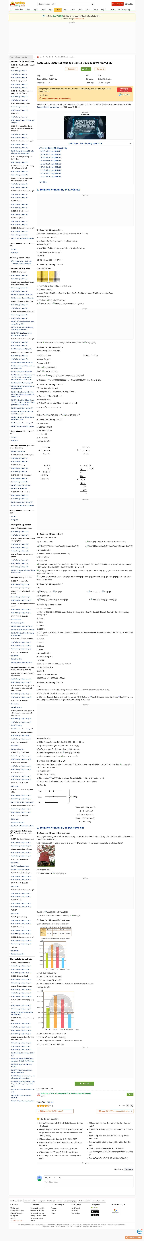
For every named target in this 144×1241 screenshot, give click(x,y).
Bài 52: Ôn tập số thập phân (21, 528)
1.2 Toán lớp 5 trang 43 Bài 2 (50, 154)
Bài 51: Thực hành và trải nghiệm (22, 505)
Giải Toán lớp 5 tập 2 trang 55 (21, 856)
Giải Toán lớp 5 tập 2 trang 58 (21, 876)
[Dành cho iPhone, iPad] (95, 1212)
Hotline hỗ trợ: (73, 19)
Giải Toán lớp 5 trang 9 (19, 77)
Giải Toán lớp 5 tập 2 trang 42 (21, 779)
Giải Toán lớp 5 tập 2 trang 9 (20, 597)
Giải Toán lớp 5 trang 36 (19, 204)
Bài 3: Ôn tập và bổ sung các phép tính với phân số (21, 92)
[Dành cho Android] (95, 1216)
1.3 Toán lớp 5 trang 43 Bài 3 (50, 157)
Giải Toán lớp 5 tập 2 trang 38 (21, 759)
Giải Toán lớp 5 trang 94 (19, 468)
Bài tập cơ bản (16, 619)
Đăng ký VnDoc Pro (17, 1213)
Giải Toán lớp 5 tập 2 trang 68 (21, 940)
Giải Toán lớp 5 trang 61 (19, 318)
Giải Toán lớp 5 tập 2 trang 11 (21, 609)
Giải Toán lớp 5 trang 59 (19, 308)
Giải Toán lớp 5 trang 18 (19, 117)
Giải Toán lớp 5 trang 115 (19, 567)
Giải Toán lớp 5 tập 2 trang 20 (21, 649)
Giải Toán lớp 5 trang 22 (19, 144)
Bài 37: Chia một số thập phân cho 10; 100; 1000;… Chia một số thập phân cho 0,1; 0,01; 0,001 (22, 402)
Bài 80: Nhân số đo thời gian (20, 869)
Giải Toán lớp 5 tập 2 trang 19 (21, 645)
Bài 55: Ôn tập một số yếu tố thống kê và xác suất (23, 571)
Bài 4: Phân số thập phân (20, 103)
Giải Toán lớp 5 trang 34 (19, 194)
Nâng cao (14, 252)
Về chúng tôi (14, 1208)
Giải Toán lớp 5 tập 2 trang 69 (21, 944)
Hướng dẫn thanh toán (38, 1215)
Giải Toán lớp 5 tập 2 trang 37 (21, 756)
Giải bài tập (74, 1210)
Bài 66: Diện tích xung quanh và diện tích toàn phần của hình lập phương (22, 713)
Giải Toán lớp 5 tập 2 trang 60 (21, 893)
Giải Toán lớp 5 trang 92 (19, 458)
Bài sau (99, 69)
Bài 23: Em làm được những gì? (22, 311)
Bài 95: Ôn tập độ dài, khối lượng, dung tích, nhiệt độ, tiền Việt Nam (22, 1060)
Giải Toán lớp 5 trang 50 (19, 275)
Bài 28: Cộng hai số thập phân (21, 349)
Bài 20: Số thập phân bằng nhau (22, 294)
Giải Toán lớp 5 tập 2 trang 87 (21, 1046)
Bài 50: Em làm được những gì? (22, 502)
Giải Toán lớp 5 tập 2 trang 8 (20, 588)
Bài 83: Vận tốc (16, 900)
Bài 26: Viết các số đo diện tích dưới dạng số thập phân (21, 334)
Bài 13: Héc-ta (16, 201)
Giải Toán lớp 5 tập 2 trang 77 (21, 993)
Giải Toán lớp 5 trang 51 (19, 279)
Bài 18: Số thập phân (18, 272)
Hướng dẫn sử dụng (17, 1210)
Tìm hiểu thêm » (44, 95)
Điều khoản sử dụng (37, 1210)
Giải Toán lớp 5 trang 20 (19, 134)
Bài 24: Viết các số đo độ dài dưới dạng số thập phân (22, 323)
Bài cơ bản (15, 655)
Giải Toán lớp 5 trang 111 (19, 547)
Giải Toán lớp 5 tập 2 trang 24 (21, 679)
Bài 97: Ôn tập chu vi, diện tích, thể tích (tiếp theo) (21, 1071)
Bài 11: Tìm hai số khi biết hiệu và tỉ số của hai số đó (22, 179)
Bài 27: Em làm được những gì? (22, 339)
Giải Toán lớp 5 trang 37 (19, 207)
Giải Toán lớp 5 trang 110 (19, 544)
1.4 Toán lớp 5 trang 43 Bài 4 (50, 161)
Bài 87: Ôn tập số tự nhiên (20, 962)
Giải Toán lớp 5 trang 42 (19, 224)
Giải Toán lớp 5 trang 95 (19, 471)
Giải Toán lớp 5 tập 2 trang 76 (21, 989)
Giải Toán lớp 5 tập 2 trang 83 (21, 1027)
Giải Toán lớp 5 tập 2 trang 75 (21, 983)
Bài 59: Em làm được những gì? (22, 626)
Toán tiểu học (75, 1213)
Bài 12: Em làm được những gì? (22, 191)
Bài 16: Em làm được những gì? (22, 228)
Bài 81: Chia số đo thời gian (21, 873)
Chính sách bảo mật (37, 1213)
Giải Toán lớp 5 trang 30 (19, 175)
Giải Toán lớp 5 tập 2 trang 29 (21, 718)
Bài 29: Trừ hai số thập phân (21, 352)
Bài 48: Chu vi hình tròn (19, 488)
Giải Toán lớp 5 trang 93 (19, 461)
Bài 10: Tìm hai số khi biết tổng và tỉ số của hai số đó (22, 167)
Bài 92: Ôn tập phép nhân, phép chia (22, 1019)
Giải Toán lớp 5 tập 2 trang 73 (21, 972)
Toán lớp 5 (49, 57)
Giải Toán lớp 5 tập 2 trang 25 (21, 682)
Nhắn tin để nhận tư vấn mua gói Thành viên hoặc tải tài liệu (73, 16)
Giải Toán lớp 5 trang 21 (19, 137)
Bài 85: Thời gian (17, 927)
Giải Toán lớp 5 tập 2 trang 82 (21, 1023)
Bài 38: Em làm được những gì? (22, 408)
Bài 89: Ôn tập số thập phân (21, 986)
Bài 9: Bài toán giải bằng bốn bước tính (21, 158)
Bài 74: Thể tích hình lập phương (22, 802)
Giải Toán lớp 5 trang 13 (19, 100)
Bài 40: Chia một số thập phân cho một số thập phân (22, 418)
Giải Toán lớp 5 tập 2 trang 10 (21, 600)
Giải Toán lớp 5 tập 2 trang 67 (21, 934)
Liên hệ (12, 1218)
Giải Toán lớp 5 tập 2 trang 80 (21, 1009)
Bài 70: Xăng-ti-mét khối (20, 752)
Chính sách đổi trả (37, 1218)
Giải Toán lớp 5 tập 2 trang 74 (21, 979)
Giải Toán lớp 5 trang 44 (19, 235)
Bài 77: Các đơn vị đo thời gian (22, 839)
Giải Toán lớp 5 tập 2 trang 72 (21, 969)
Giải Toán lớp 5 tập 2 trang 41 (21, 776)
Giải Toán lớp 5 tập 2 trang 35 (21, 735)
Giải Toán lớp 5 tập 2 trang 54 (21, 852)
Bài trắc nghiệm (16, 659)
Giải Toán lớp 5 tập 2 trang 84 (21, 1030)
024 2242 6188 (108, 1224)
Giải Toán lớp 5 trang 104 (19, 499)
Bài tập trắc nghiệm (17, 623)
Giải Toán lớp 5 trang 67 (19, 345)
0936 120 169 (17, 1221)
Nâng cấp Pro (117, 4)
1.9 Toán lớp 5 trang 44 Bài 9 (50, 176)
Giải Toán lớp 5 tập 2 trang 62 (21, 903)
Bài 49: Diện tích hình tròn (20, 492)
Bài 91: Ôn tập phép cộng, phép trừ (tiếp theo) (22, 1013)
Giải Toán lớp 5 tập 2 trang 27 (21, 694)
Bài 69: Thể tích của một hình (22, 732)
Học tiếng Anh (75, 1208)
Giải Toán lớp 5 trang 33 (19, 187)
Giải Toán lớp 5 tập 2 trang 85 (21, 1034)
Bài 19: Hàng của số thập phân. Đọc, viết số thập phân (22, 283)
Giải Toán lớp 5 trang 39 (19, 214)
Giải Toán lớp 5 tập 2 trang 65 (21, 923)
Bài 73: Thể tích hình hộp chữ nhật (22, 791)
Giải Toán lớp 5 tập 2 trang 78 (21, 996)
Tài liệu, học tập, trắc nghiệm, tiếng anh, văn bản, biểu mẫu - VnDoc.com (23, 4)
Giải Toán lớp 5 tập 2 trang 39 (21, 766)
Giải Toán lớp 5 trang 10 (19, 84)
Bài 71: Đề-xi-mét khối (19, 762)
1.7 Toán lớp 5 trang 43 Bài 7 (50, 170)
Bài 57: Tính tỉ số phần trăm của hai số (22, 592)
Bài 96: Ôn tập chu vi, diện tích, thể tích (21, 1066)
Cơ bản (13, 249)
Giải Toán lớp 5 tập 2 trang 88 (21, 1049)
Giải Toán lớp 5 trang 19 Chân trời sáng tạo (22, 121)
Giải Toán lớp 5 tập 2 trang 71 (21, 966)
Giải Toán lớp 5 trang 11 (19, 87)
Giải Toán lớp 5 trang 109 (19, 535)
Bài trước (71, 69)
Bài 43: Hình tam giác (18, 451)
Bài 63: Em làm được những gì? (22, 662)
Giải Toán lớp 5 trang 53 (19, 291)
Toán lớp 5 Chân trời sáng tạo (64, 57)
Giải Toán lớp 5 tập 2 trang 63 (21, 906)
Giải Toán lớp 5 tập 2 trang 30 (21, 722)
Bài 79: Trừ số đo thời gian (20, 866)
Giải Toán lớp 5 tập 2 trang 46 (21, 809)
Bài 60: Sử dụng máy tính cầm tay (22, 629)
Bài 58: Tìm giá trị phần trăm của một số (23, 605)
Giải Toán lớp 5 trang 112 (19, 551)
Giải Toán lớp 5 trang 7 (19, 71)
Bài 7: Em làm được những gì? (22, 141)
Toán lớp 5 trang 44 (51, 827)
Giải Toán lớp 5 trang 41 (19, 221)
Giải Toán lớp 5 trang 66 (19, 342)
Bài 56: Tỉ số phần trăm (19, 581)
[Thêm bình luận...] (88, 1183)
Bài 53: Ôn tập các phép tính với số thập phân (23, 540)
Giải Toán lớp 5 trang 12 (19, 97)
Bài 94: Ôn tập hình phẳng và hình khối (22, 1054)
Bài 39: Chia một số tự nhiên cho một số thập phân (22, 413)
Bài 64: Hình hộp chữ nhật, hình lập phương (22, 674)
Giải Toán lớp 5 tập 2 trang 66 (21, 930)
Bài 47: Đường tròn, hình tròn (21, 485)
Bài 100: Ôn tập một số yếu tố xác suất (22, 1091)
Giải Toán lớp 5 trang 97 (19, 478)
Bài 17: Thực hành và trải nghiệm (115, 1111)
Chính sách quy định (37, 1208)
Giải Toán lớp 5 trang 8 (19, 74)
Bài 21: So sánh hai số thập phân (22, 298)
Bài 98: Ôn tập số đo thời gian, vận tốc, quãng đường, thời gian (23, 1077)
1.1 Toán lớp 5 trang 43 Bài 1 (50, 151)
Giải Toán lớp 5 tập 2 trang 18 (21, 642)
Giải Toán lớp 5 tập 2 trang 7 (20, 584)
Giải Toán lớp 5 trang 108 (19, 531)
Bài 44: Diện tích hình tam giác (22, 455)
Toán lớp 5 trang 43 (51, 189)
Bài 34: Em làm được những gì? (22, 383)
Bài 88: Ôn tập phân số (19, 976)
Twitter (53, 1213)
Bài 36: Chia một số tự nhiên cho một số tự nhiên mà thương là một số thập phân (22, 394)
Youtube (53, 1210)
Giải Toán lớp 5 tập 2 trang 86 (21, 1043)
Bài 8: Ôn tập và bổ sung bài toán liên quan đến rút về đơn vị (22, 152)
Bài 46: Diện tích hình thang (21, 475)
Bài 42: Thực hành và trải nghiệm (22, 426)
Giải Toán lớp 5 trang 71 (19, 359)
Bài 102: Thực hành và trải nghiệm (22, 1101)
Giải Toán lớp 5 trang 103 (19, 495)
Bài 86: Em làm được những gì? (22, 937)
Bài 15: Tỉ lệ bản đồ (51, 1111)
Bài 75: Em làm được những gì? (22, 805)
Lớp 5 (42, 57)
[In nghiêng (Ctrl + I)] (55, 1177)
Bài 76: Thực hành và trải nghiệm (22, 826)
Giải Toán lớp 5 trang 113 (19, 560)
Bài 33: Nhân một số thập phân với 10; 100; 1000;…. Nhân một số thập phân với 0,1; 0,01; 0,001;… (23, 377)
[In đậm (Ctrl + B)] (50, 1177)
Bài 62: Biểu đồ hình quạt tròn (22, 639)
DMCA (33, 1221)
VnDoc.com (38, 57)
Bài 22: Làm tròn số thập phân (22, 301)
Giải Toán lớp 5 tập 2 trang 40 (21, 769)
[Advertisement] (72, 38)
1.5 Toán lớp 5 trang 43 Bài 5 (50, 164)
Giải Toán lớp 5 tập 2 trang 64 (21, 920)
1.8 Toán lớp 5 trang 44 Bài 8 (50, 173)
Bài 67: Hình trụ (16, 725)
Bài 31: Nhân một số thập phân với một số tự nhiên (23, 367)
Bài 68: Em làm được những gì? (22, 729)
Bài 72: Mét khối (17, 773)
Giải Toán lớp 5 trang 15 (19, 107)
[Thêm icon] (46, 1177)
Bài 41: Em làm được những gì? (22, 423)
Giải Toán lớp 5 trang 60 (19, 315)
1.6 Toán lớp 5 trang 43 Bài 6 (50, 167)
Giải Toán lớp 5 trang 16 (19, 110)
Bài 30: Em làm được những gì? (22, 362)
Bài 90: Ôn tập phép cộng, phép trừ (22, 1001)
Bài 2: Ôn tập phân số (19, 81)
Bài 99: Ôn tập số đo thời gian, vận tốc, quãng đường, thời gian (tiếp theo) (23, 1084)
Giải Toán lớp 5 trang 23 (19, 147)
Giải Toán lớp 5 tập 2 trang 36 (21, 739)
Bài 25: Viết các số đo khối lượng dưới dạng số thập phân (22, 328)
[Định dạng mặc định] (59, 1177)
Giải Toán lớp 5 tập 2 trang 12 (21, 613)
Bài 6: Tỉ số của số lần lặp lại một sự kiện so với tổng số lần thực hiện (22, 128)
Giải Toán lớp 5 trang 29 (19, 162)
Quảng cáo (14, 1215)
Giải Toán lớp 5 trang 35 (19, 197)
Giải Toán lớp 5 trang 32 (19, 184)
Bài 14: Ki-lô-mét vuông (19, 211)
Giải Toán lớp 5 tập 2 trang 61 (21, 896)
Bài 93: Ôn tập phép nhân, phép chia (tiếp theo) (22, 1038)
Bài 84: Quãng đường (19, 917)
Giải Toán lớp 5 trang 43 (19, 231)
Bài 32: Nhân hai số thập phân (21, 371)
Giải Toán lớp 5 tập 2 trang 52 (21, 842)
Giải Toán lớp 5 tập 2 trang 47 (21, 812)
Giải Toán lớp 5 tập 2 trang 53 (21, 846)
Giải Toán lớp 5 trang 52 (19, 288)
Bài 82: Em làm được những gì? (22, 890)
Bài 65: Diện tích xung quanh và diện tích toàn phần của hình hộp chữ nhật (22, 688)
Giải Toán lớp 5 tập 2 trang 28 (21, 697)
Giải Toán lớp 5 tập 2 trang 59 (21, 879)
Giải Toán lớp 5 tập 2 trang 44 (21, 799)
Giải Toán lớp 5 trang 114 (19, 563)
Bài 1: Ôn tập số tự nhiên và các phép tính (23, 66)
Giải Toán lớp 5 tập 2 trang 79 (21, 1005)
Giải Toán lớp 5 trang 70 (19, 355)
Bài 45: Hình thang (18, 465)
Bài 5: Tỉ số (15, 113)
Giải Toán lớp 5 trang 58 (19, 305)
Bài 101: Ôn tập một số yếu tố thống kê (21, 1096)
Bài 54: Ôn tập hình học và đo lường (22, 555)
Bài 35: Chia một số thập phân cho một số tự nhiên (22, 387)
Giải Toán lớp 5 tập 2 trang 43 (21, 795)
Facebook (54, 1208)
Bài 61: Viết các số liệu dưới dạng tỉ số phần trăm (22, 634)
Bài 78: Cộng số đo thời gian (21, 849)
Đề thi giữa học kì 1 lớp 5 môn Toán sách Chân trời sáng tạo (21, 262)
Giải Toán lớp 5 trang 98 (19, 482)
